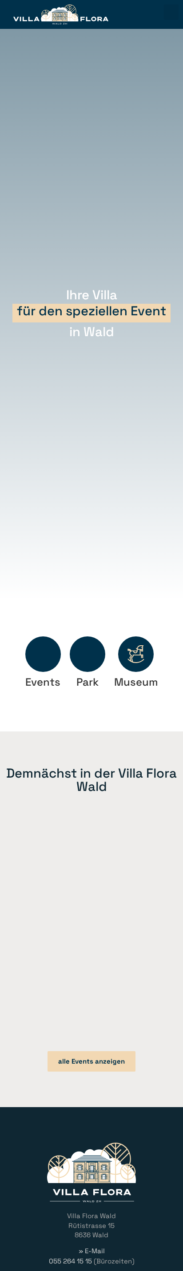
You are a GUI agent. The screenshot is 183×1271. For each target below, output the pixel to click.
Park (87, 682)
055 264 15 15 (70, 1261)
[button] (171, 12)
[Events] (43, 654)
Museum (136, 682)
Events (42, 682)
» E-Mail (92, 1251)
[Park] (87, 654)
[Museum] (136, 654)
